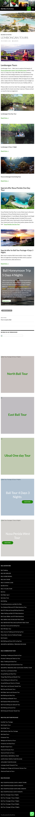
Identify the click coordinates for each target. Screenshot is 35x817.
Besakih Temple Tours (6, 746)
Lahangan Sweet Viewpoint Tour (9, 765)
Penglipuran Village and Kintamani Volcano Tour (14, 768)
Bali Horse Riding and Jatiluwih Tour (10, 704)
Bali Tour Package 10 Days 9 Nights (10, 807)
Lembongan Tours (7, 310)
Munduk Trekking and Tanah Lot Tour (10, 658)
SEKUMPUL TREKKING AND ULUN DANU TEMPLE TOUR (16, 667)
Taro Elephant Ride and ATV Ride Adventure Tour (14, 607)
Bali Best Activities (7, 9)
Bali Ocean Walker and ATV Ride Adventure (12, 616)
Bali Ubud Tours (5, 734)
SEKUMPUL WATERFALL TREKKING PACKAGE (13, 644)
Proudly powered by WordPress (8, 815)
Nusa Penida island (21, 70)
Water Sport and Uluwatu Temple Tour (11, 686)
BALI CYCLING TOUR (6, 588)
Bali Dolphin (4, 638)
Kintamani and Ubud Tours (8, 743)
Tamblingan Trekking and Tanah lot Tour (11, 655)
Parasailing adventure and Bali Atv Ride (11, 604)
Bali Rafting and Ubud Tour (8, 695)
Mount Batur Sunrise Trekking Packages (11, 635)
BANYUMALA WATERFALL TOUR (10, 756)
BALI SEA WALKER (6, 573)
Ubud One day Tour (18, 455)
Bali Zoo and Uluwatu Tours (8, 689)
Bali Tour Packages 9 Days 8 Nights (10, 804)
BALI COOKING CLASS (7, 582)
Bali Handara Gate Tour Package (9, 731)
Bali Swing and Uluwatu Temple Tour (10, 711)
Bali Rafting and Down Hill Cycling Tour (11, 641)
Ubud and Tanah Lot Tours (7, 753)
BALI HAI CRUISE (5, 579)
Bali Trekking (4, 570)
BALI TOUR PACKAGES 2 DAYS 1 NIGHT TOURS (13, 782)
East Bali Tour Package (7, 722)
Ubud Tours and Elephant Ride (9, 670)
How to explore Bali (6, 318)
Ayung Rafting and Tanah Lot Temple (10, 683)
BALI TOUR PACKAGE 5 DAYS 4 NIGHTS (11, 791)
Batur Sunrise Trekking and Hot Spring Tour (12, 632)
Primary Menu (33, 9)
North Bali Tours (5, 728)
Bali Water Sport (5, 595)
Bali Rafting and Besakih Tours (9, 698)
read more (27, 501)
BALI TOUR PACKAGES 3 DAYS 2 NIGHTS (12, 785)
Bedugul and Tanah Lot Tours (8, 740)
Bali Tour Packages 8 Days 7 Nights (10, 801)
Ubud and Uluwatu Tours (7, 749)
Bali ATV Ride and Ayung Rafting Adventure (12, 610)
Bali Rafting (4, 601)
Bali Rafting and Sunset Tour (8, 707)
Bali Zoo (3, 592)
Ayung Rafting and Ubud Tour (8, 674)
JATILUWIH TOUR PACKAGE (8, 762)
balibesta (15, 41)
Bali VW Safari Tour (6, 628)
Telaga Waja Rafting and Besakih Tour (10, 677)
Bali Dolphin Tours (6, 725)
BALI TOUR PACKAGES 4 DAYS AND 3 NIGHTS (13, 788)
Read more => (6, 301)
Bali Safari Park (5, 598)
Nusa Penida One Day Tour (12, 224)
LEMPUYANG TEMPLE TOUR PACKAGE (11, 759)
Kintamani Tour (5, 737)
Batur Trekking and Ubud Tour (9, 661)
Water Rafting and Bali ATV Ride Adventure (12, 613)
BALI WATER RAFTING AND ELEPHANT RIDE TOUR (15, 622)
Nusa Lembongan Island (8, 70)
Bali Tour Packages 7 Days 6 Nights (10, 798)
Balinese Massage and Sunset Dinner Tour (12, 664)
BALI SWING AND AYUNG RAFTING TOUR (12, 619)
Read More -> (5, 118)
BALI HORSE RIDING (6, 576)
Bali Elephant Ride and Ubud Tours (10, 701)
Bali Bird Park (4, 585)
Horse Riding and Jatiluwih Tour (9, 680)
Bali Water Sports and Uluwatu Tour (10, 692)
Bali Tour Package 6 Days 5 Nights (10, 795)
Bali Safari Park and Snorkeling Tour (10, 625)
